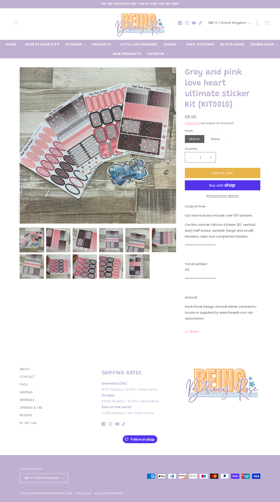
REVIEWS (26, 415)
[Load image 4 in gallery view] (111, 240)
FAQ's (24, 384)
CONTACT (27, 377)
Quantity (191, 149)
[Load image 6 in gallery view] (164, 240)
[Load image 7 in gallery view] (32, 266)
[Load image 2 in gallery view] (58, 240)
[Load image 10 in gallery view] (111, 266)
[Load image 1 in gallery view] (32, 240)
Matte (194, 139)
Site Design (83, 493)
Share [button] (194, 331)
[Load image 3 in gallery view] (85, 240)
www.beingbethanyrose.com (51, 493)
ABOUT (25, 369)
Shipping (191, 123)
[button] (16, 23)
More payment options (222, 196)
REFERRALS (27, 400)
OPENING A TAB (31, 407)
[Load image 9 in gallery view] (85, 266)
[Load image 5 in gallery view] (137, 240)
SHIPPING (26, 392)
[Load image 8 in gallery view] (58, 266)
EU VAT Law (28, 423)
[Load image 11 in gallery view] (137, 266)
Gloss (215, 139)
